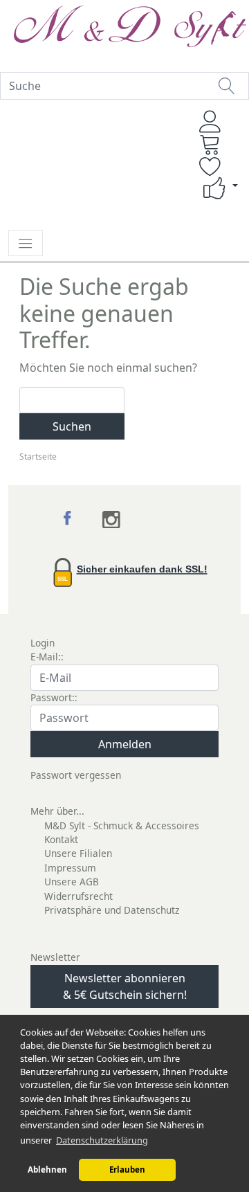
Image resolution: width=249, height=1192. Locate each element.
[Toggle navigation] (25, 243)
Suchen (72, 426)
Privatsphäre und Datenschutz (111, 909)
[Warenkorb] (210, 144)
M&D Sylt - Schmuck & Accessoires (121, 825)
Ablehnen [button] (47, 1169)
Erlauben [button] (127, 1169)
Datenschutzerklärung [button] (102, 1140)
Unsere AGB (71, 881)
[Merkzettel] (210, 166)
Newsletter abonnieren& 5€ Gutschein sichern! (125, 986)
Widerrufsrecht (78, 896)
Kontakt (61, 839)
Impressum (70, 867)
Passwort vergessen (75, 775)
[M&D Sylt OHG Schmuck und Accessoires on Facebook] (69, 520)
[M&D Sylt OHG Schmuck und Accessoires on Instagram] (111, 520)
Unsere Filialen (78, 853)
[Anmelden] (210, 122)
